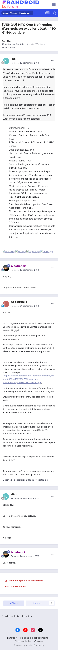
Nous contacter (23, 641)
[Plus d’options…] (52, 61)
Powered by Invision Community (29, 645)
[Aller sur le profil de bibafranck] (6, 268)
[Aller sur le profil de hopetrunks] (6, 304)
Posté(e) (25, 62)
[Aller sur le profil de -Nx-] (6, 61)
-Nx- (8, 41)
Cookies (38, 641)
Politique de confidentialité (34, 637)
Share (14, 603)
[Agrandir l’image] (20, 251)
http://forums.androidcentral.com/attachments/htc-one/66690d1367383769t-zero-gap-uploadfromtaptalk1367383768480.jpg (29, 379)
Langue (11, 637)
